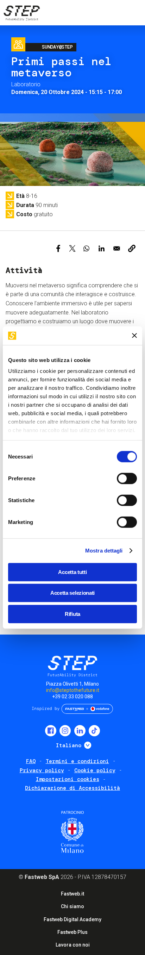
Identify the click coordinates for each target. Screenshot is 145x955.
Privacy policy (42, 770)
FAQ (31, 761)
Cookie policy (94, 770)
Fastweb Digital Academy (72, 919)
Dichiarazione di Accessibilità (72, 788)
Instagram (65, 730)
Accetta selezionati (72, 593)
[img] (21, 14)
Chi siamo (72, 906)
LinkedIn (80, 730)
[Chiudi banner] (134, 335)
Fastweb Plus (72, 932)
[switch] (127, 478)
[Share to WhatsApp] (86, 248)
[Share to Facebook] (58, 248)
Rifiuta (72, 614)
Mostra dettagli (104, 551)
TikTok (94, 730)
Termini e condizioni (77, 761)
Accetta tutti (72, 572)
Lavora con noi (73, 945)
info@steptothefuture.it (72, 690)
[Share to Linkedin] (101, 248)
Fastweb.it (72, 894)
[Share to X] (72, 248)
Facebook (50, 730)
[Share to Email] (117, 248)
